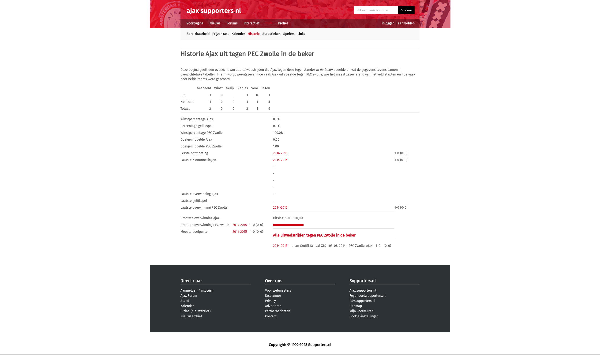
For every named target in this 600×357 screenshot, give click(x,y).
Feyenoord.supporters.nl (367, 296)
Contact (271, 316)
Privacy (270, 301)
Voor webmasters (278, 291)
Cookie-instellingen (364, 316)
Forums (232, 23)
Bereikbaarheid (198, 34)
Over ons (273, 280)
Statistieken (271, 34)
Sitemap (355, 306)
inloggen (388, 23)
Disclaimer (273, 296)
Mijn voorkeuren (361, 311)
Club (269, 23)
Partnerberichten (277, 311)
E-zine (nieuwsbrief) (195, 311)
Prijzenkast (220, 34)
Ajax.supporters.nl (362, 291)
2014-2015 (280, 153)
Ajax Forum (188, 296)
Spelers (289, 34)
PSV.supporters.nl (362, 301)
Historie (254, 34)
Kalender (238, 34)
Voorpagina (195, 23)
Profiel (283, 23)
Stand (184, 301)
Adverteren (273, 306)
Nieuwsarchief (191, 316)
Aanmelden (188, 291)
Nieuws (215, 23)
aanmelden (406, 23)
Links (301, 34)
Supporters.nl (362, 280)
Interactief (251, 23)
